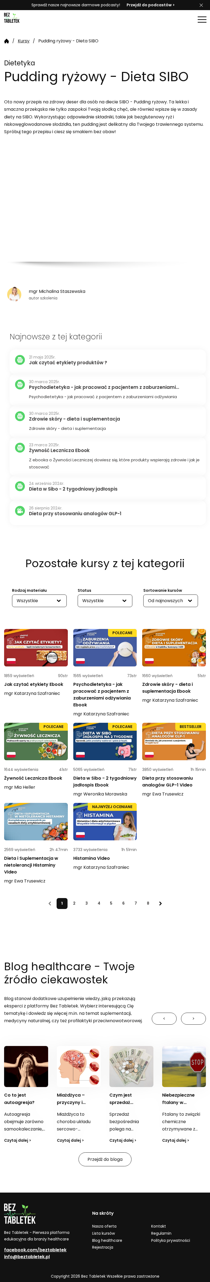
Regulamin (161, 1233)
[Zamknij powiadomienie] (201, 5)
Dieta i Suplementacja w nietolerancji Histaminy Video (31, 865)
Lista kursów (103, 1233)
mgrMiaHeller (19, 787)
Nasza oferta (104, 1226)
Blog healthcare (107, 1240)
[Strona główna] (17, 19)
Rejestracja (102, 1247)
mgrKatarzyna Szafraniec (32, 693)
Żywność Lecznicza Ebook (33, 778)
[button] (202, 19)
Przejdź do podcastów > (151, 5)
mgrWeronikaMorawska (100, 794)
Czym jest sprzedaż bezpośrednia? (126, 1102)
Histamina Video (91, 858)
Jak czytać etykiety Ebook (33, 684)
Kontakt (158, 1226)
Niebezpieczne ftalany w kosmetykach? (178, 1102)
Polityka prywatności (170, 1240)
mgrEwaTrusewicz (162, 794)
